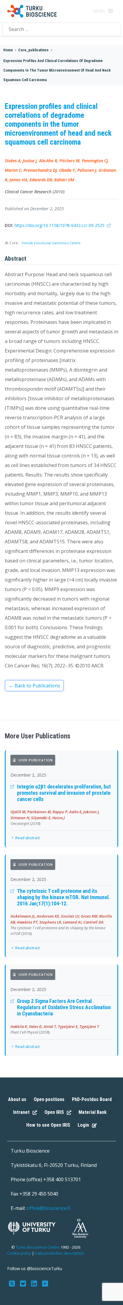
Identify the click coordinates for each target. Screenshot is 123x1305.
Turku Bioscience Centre (38, 1247)
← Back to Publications (34, 685)
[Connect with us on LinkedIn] (34, 1283)
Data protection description (59, 1253)
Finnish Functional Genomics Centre (51, 243)
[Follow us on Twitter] (12, 1283)
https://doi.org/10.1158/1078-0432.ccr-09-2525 (60, 225)
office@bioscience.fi (48, 1208)
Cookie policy (19, 1253)
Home (8, 50)
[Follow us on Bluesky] (23, 1283)
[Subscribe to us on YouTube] (45, 1283)
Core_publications (33, 50)
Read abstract (27, 837)
